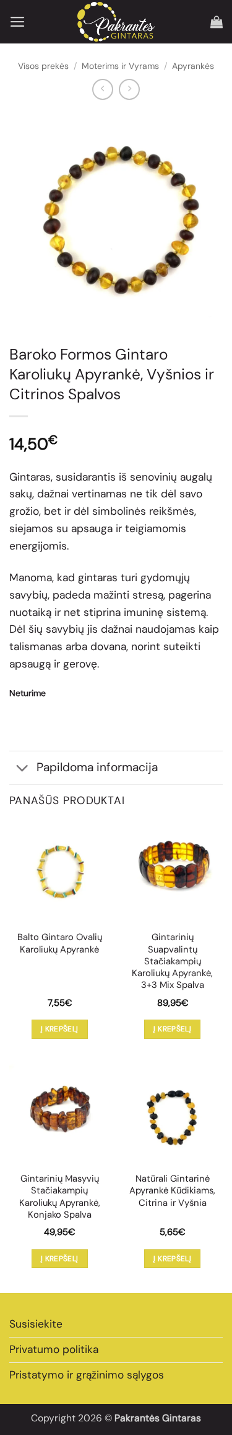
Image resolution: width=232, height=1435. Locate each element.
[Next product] (102, 89)
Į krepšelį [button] (60, 1029)
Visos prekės (43, 65)
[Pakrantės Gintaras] (116, 21)
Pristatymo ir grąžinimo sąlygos (86, 1375)
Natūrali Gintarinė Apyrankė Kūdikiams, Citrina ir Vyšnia (172, 1191)
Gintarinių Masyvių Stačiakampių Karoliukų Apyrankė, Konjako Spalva (59, 1197)
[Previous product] (129, 89)
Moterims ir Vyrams (120, 65)
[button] (17, 22)
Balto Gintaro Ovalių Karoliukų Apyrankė (59, 943)
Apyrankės (193, 65)
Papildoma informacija (97, 767)
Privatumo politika (53, 1349)
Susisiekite (35, 1324)
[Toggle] (22, 769)
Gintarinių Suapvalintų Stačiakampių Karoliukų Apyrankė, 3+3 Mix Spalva (172, 961)
